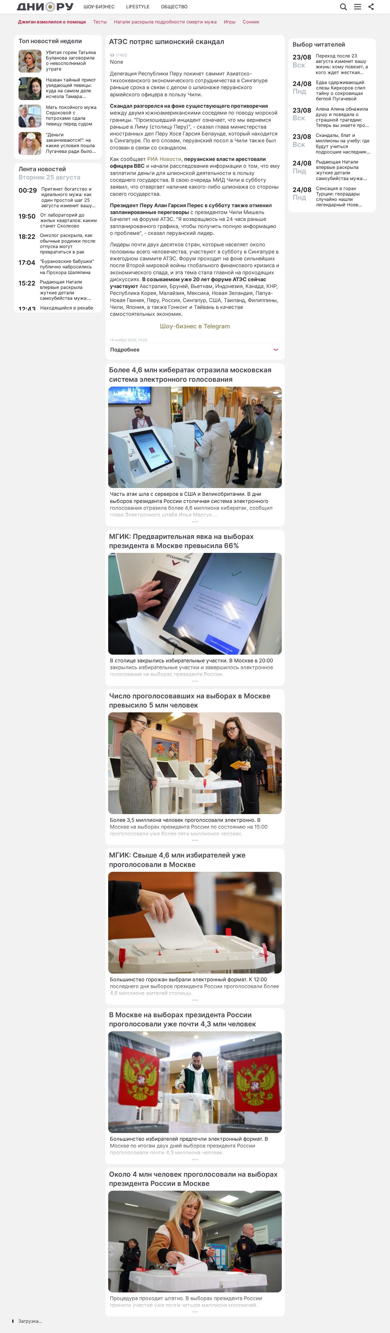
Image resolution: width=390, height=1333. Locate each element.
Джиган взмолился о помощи (52, 22)
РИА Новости (164, 159)
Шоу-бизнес (99, 6)
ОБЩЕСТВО (174, 6)
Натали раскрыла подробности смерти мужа (165, 22)
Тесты (100, 22)
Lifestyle (138, 6)
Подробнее (125, 350)
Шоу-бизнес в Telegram (195, 326)
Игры (230, 22)
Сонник (251, 22)
